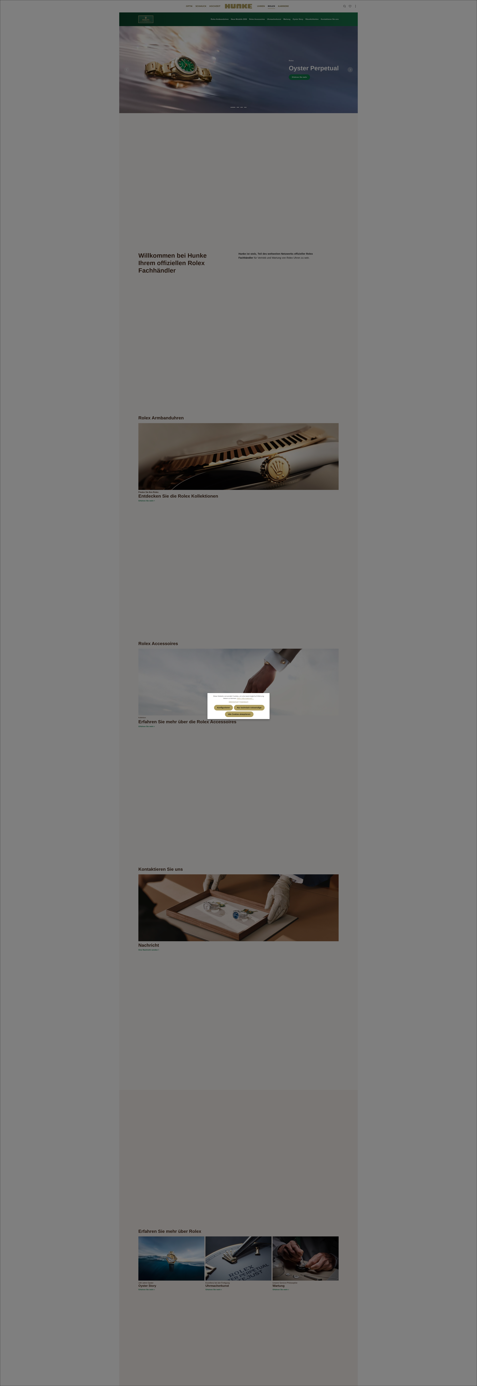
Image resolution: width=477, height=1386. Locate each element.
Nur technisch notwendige (249, 707)
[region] (238, 69)
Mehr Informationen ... (245, 698)
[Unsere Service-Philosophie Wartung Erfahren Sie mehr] (306, 1266)
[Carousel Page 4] (245, 107)
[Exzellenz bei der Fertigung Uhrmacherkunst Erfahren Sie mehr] (238, 1266)
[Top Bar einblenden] (355, 6)
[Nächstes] (350, 69)
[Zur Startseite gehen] (238, 6)
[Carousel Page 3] (241, 107)
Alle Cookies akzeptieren (239, 714)
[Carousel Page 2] (238, 107)
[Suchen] (344, 6)
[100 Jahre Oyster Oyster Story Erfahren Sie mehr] (171, 1266)
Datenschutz (233, 702)
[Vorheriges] (126, 69)
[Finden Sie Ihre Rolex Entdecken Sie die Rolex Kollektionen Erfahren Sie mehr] (238, 462)
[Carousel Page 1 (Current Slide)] (232, 107)
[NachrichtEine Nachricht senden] (238, 912)
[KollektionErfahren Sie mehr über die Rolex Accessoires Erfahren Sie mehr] (238, 688)
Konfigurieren (223, 707)
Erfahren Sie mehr (299, 77)
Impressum (244, 702)
